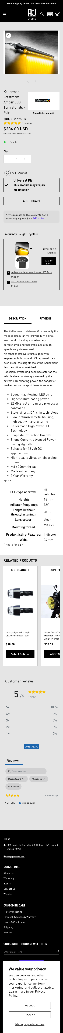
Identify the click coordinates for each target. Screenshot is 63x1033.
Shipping (8, 927)
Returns (8, 932)
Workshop (9, 878)
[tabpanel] (31, 798)
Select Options (20, 654)
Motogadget (20, 570)
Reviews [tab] (14, 760)
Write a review (31, 746)
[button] (4, 14)
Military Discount (13, 911)
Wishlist (8, 893)
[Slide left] (27, 81)
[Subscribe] (57, 951)
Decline (29, 1015)
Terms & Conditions (14, 922)
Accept (30, 1005)
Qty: (6, 151)
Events (7, 883)
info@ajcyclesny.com (15, 856)
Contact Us (9, 888)
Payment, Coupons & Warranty (20, 916)
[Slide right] (35, 81)
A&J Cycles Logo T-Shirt (24, 281)
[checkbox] (13, 786)
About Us (8, 873)
